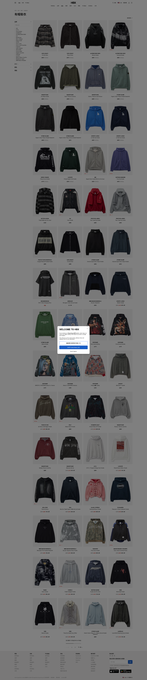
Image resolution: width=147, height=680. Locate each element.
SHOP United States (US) (73, 347)
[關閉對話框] (87, 328)
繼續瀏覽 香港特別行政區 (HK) (73, 343)
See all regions (73, 351)
